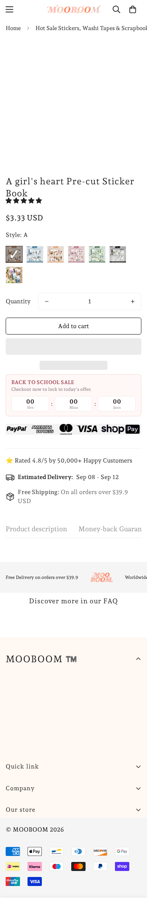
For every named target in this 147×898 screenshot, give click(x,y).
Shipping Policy (27, 840)
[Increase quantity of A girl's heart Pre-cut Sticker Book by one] (132, 301)
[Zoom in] (121, 150)
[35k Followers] (60, 829)
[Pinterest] (15, 829)
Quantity (18, 301)
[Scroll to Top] (133, 858)
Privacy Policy (26, 865)
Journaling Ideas (28, 878)
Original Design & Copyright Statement (60, 891)
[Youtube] (83, 829)
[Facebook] (37, 829)
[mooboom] (73, 9)
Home (13, 28)
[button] (24, 200)
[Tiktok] (105, 829)
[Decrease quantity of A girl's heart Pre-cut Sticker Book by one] (46, 301)
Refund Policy (25, 853)
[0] (132, 9)
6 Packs (14, 275)
